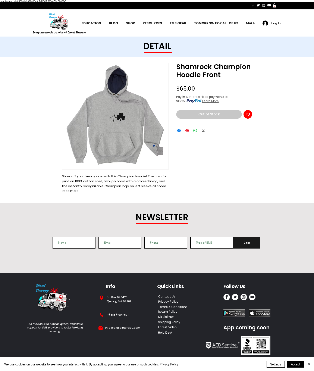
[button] (274, 5)
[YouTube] (269, 5)
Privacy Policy (169, 364)
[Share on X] (203, 130)
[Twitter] (258, 5)
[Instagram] (264, 5)
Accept (295, 364)
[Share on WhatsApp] (195, 130)
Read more (70, 191)
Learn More (210, 101)
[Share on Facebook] (179, 130)
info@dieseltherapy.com (122, 328)
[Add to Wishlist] (248, 114)
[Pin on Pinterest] (187, 130)
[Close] (308, 364)
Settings (275, 364)
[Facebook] (253, 5)
